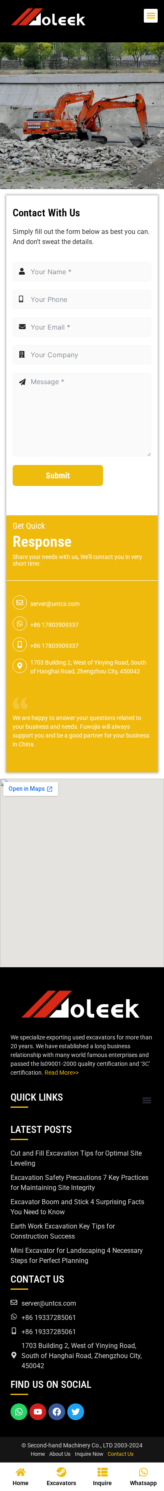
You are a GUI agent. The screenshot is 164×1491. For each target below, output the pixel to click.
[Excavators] (61, 1472)
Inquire (102, 1483)
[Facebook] (56, 1411)
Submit (58, 475)
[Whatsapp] (19, 1411)
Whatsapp (143, 1483)
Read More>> (62, 1072)
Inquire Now (89, 1454)
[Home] (21, 1472)
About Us (60, 1454)
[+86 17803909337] (20, 623)
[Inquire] (103, 1472)
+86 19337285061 (48, 1318)
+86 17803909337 (54, 624)
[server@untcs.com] (20, 602)
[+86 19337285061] (14, 1316)
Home (38, 1454)
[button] (151, 16)
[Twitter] (75, 1411)
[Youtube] (37, 1411)
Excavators (61, 1483)
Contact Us (121, 1454)
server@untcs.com (54, 603)
